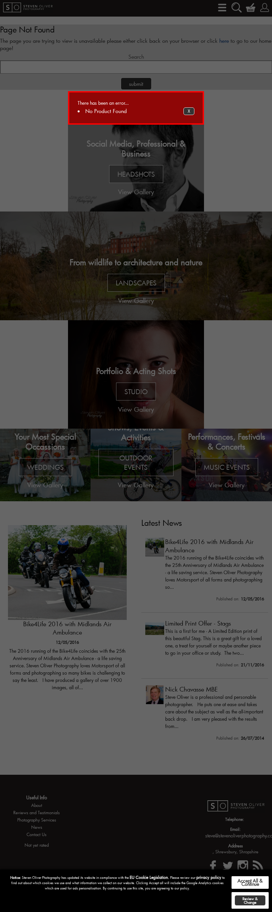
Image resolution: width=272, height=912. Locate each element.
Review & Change (250, 900)
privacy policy (208, 877)
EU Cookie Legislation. (149, 877)
